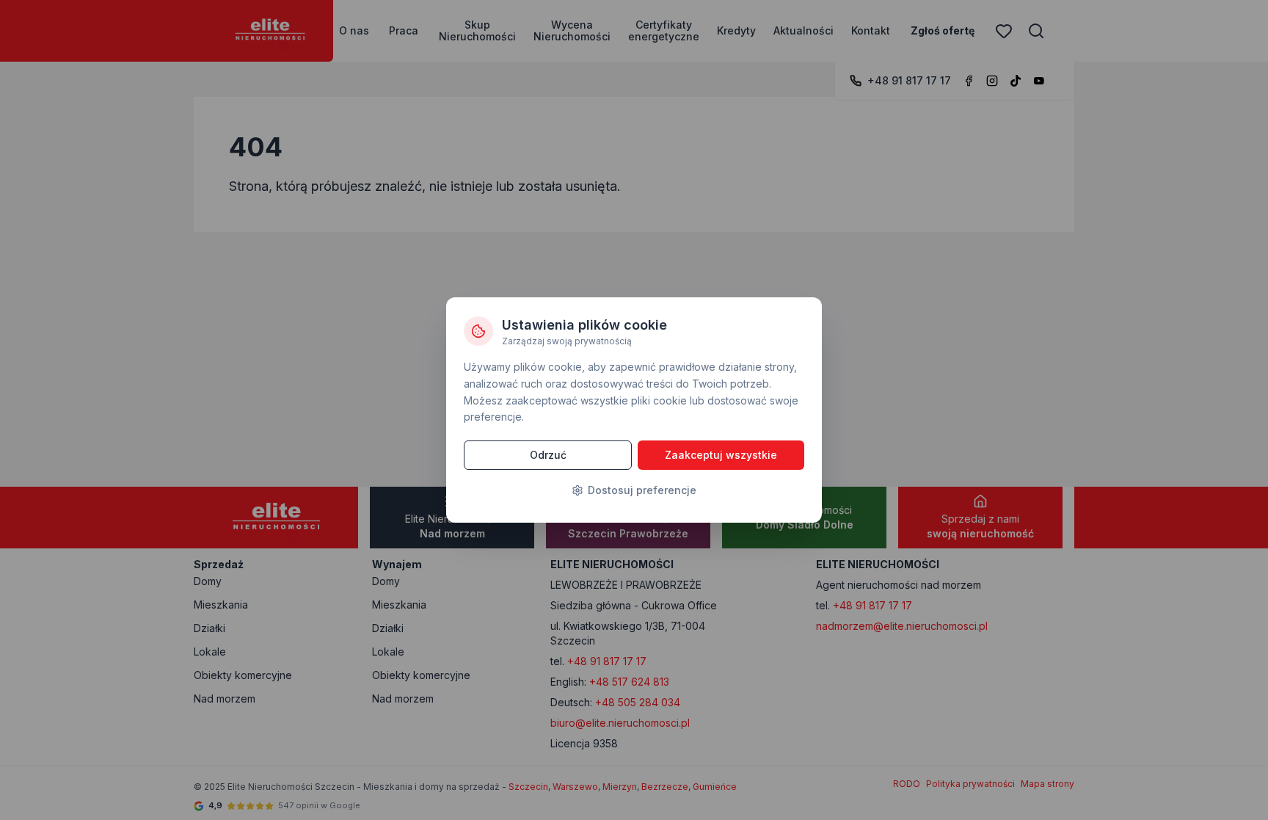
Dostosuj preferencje (642, 490)
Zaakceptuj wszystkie (721, 455)
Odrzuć (548, 455)
